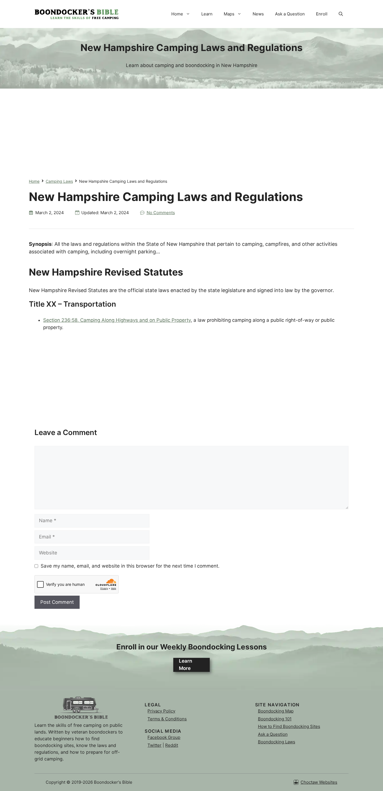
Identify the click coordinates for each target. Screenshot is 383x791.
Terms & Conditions (167, 718)
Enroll (321, 14)
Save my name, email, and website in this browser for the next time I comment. (130, 566)
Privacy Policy (161, 711)
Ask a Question (290, 14)
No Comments (161, 212)
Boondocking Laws (276, 741)
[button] (341, 14)
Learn (207, 14)
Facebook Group (163, 737)
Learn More (185, 664)
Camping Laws (59, 181)
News (258, 14)
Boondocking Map (276, 711)
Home (177, 14)
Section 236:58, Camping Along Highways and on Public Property (117, 320)
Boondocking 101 (275, 718)
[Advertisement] (191, 128)
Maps (229, 14)
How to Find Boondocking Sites (289, 726)
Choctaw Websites (319, 782)
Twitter (154, 745)
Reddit (171, 745)
